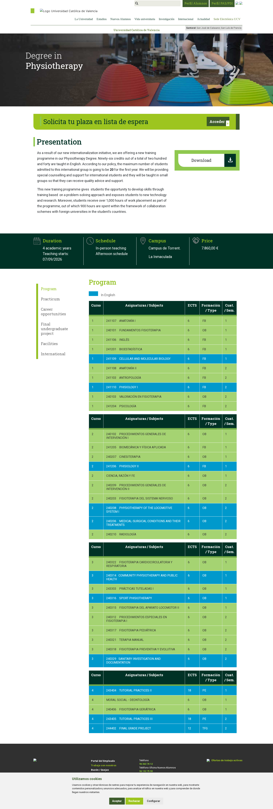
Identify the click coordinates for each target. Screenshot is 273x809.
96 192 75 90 (146, 771)
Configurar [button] (153, 801)
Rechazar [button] (134, 801)
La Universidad (84, 19)
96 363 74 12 (146, 763)
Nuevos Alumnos (120, 19)
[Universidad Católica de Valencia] (69, 10)
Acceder (217, 121)
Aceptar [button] (117, 801)
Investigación (166, 19)
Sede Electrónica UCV (227, 19)
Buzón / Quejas (100, 769)
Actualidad (203, 19)
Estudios (102, 19)
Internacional (185, 19)
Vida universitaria (144, 19)
